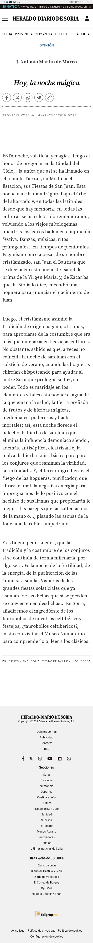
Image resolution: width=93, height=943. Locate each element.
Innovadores (47, 837)
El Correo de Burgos (46, 882)
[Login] (87, 18)
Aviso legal (18, 930)
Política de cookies (70, 930)
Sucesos (46, 820)
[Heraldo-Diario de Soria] (46, 18)
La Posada (46, 826)
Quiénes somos (47, 731)
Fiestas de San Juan (56, 661)
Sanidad (46, 814)
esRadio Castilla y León (47, 894)
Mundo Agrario (46, 831)
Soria (35, 661)
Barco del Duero (49, 6)
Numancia (46, 786)
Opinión (46, 45)
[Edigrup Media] (46, 913)
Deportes (46, 791)
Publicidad (46, 737)
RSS (46, 749)
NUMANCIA (44, 34)
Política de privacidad (42, 930)
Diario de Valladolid (46, 877)
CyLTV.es (46, 888)
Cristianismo (19, 661)
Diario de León (46, 865)
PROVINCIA (24, 34)
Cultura (46, 803)
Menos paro (28, 6)
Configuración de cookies (46, 936)
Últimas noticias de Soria (47, 848)
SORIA (7, 34)
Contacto (46, 743)
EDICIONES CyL (77, 2)
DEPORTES (63, 34)
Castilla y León (46, 797)
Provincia (47, 780)
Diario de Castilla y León (46, 871)
